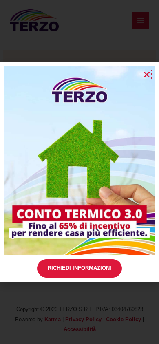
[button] (147, 75)
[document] (79, 172)
